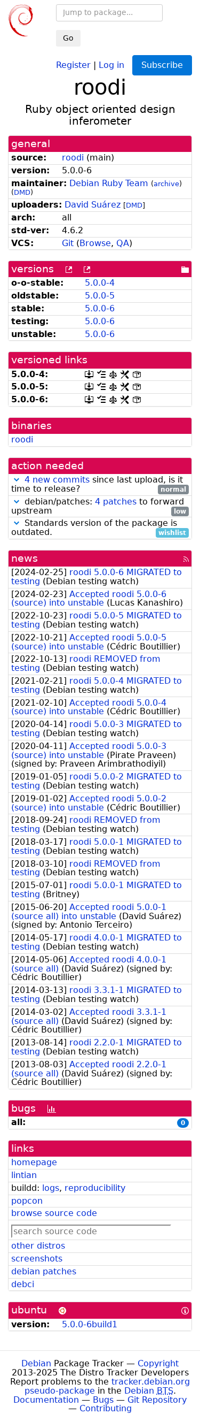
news (24, 558)
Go (68, 38)
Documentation (46, 1400)
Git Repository (157, 1400)
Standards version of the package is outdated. (98, 528)
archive (166, 184)
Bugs (103, 1400)
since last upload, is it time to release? (98, 485)
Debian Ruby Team (108, 183)
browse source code (54, 1213)
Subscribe (162, 65)
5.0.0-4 (100, 283)
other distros (38, 1246)
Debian (36, 1363)
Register (73, 64)
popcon (27, 1201)
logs (50, 1188)
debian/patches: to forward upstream (98, 507)
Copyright (158, 1363)
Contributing (105, 1408)
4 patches (116, 501)
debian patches (43, 1271)
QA (122, 243)
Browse (95, 243)
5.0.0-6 (100, 308)
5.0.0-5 (100, 295)
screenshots (36, 1258)
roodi (73, 157)
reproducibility (95, 1188)
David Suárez (93, 205)
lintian (24, 1175)
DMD (22, 192)
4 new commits (57, 480)
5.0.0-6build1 (89, 1324)
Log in (111, 64)
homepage (34, 1162)
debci (22, 1284)
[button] (16, 480)
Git (68, 243)
